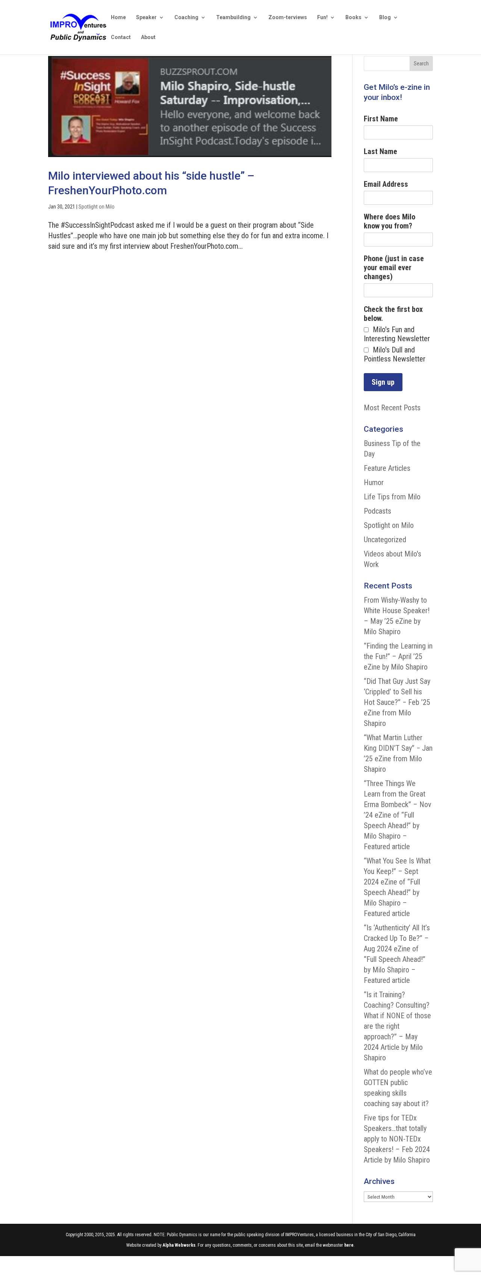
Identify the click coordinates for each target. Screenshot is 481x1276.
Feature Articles (387, 468)
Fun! (322, 17)
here (349, 1245)
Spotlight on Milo (97, 207)
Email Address (386, 184)
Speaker (146, 17)
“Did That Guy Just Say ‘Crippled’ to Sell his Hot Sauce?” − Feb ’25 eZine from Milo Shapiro (397, 702)
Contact (121, 37)
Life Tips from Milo (392, 496)
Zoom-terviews (287, 17)
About (148, 37)
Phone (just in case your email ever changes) (394, 267)
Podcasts (377, 511)
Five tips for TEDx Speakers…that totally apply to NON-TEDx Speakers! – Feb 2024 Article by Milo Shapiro (397, 1138)
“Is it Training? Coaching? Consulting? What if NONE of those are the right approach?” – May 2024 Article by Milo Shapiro (397, 1026)
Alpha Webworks (179, 1245)
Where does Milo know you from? (389, 221)
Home (118, 17)
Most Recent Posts (392, 407)
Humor (374, 482)
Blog (385, 17)
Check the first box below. (393, 314)
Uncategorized (385, 539)
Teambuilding (233, 17)
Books (353, 17)
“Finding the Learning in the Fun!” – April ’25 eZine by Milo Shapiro (398, 656)
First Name (381, 118)
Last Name (380, 151)
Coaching (186, 17)
